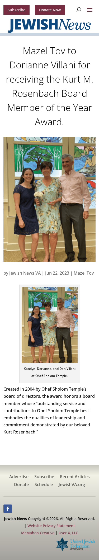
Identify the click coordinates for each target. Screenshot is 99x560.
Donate (21, 485)
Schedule (44, 485)
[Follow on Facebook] (7, 508)
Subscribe (16, 9)
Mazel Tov (84, 273)
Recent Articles (75, 477)
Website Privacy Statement (51, 525)
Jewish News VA (25, 273)
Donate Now (50, 9)
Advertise (19, 477)
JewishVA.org (72, 485)
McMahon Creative (37, 532)
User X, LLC (68, 532)
